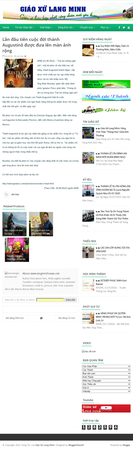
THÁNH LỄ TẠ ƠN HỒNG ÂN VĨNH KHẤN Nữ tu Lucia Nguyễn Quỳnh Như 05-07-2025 (113, 190)
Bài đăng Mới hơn (15, 318)
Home (6, 27)
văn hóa (20, 56)
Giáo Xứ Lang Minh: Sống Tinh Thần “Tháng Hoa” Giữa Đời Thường (112, 132)
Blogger (126, 445)
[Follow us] (124, 27)
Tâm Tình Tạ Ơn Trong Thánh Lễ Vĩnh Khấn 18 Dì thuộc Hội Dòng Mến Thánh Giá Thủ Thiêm (112, 215)
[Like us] (119, 27)
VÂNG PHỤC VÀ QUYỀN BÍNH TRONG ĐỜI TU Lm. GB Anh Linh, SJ (113, 317)
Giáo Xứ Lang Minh (44, 445)
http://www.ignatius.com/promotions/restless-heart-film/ (28, 183)
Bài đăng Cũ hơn (67, 318)
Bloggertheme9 (76, 445)
